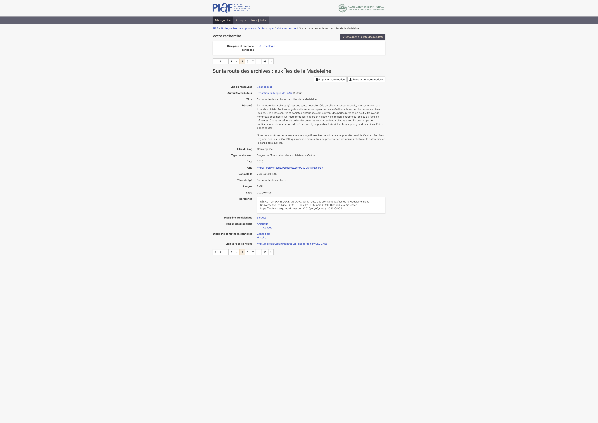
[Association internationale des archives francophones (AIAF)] (361, 8)
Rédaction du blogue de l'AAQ (274, 93)
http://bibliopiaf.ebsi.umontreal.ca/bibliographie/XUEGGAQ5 (292, 243)
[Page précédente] (215, 61)
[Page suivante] (271, 61)
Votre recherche (286, 28)
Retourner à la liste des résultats (364, 36)
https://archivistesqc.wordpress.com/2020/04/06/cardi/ (290, 167)
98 (264, 61)
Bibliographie (222, 20)
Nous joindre (258, 20)
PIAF (215, 28)
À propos (240, 20)
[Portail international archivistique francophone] (232, 8)
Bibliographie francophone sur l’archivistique (247, 28)
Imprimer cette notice (331, 79)
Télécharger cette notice (367, 79)
